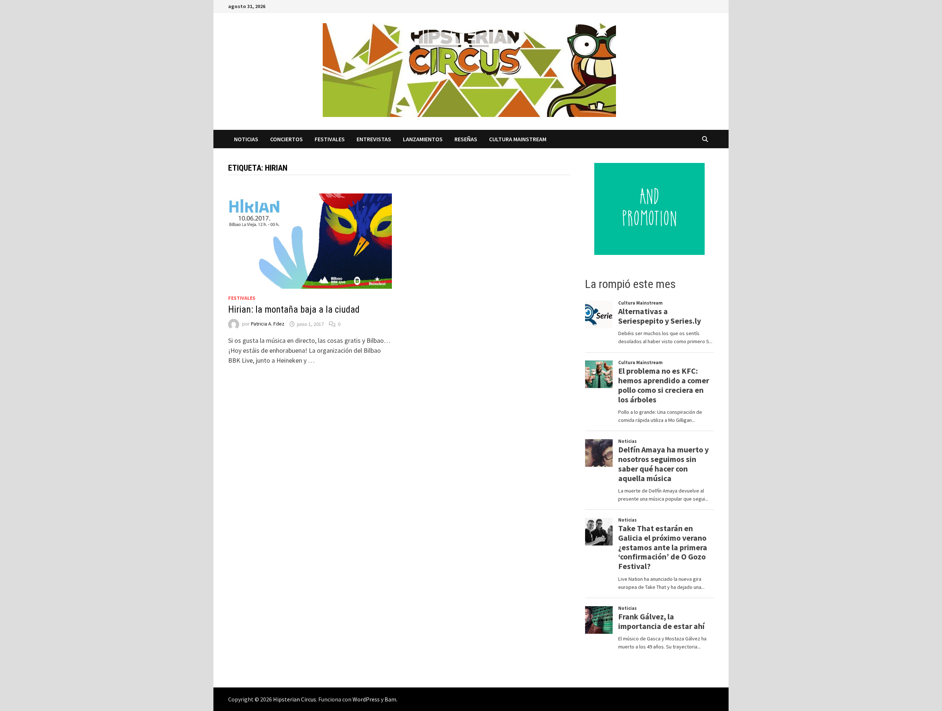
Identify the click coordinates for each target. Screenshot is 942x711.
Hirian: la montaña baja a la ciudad (294, 309)
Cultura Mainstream (517, 139)
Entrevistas (374, 139)
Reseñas (465, 139)
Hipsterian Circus (294, 699)
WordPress (366, 699)
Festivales (330, 139)
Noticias (246, 139)
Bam (390, 699)
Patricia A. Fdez (267, 324)
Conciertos (286, 139)
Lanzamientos (423, 139)
